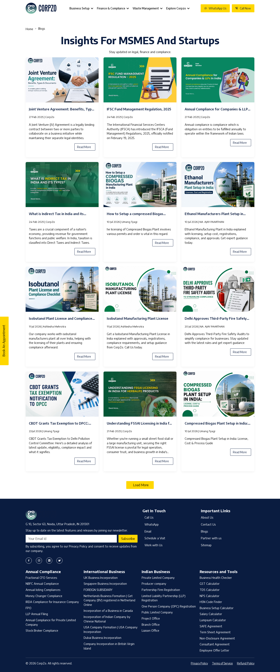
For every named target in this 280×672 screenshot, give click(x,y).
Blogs (204, 531)
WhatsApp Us (217, 8)
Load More (141, 485)
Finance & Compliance (111, 8)
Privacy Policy (199, 663)
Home (29, 29)
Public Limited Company (157, 612)
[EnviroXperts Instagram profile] (39, 561)
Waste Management (146, 8)
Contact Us (208, 524)
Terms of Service (222, 663)
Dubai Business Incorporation (102, 637)
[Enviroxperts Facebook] (29, 561)
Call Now (245, 8)
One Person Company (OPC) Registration (169, 606)
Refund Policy (245, 663)
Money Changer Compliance (44, 596)
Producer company (154, 583)
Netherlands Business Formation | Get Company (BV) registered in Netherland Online (109, 600)
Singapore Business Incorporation (105, 583)
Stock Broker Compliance (42, 630)
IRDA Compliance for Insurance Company (52, 602)
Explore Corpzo (176, 8)
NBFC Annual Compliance (42, 583)
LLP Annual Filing (37, 614)
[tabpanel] (140, 270)
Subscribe (128, 539)
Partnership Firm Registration (161, 590)
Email (148, 531)
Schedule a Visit (155, 538)
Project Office (151, 618)
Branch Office (151, 624)
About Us (207, 517)
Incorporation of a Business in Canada (108, 610)
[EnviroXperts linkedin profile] (49, 561)
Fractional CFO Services (41, 577)
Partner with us (211, 538)
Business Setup (79, 8)
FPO (28, 608)
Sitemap (206, 545)
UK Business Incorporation (101, 577)
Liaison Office (150, 630)
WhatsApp (152, 524)
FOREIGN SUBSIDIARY (98, 590)
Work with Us (153, 545)
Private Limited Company (158, 577)
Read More (84, 147)
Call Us (149, 517)
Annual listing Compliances (43, 590)
